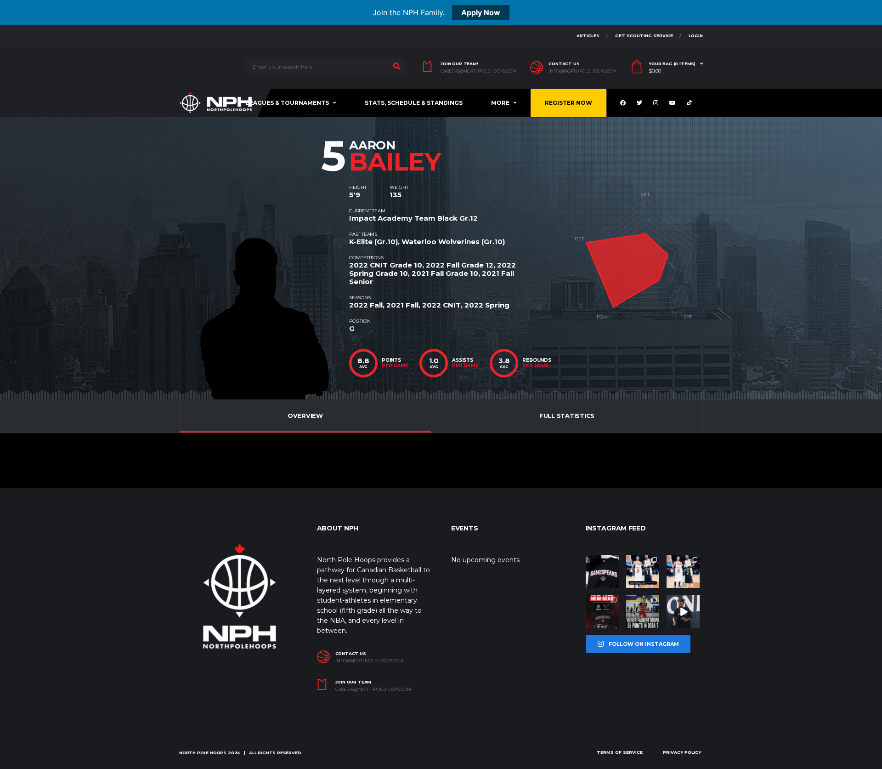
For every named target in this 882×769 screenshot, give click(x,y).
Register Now (568, 102)
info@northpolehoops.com (582, 71)
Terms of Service (620, 752)
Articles (588, 35)
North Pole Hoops (202, 752)
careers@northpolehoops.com (478, 71)
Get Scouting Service (644, 35)
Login (696, 35)
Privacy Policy (682, 752)
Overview (305, 415)
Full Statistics (566, 415)
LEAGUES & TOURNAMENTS (287, 102)
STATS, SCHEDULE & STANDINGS (414, 102)
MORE (500, 102)
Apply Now (480, 12)
